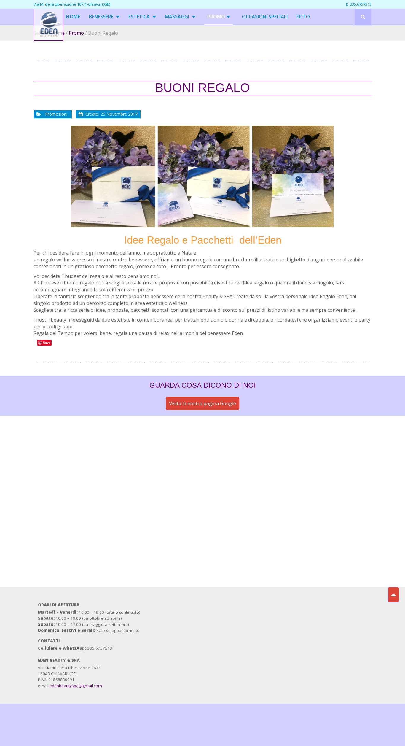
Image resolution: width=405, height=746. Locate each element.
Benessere (101, 16)
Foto (303, 16)
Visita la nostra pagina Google (202, 403)
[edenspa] (48, 17)
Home (73, 16)
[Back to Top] (393, 594)
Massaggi (177, 16)
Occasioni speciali (265, 16)
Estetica (139, 16)
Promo (216, 16)
